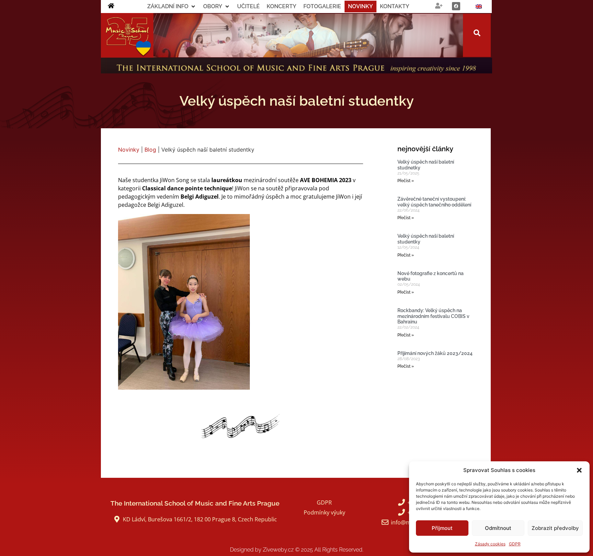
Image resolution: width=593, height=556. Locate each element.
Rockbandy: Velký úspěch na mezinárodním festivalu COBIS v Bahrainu (433, 316)
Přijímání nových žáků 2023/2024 (435, 353)
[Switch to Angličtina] (479, 6)
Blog (150, 149)
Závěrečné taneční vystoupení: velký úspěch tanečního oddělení (434, 202)
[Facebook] (456, 6)
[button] (579, 470)
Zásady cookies (490, 543)
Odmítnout (498, 528)
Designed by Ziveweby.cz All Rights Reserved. (296, 549)
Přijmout (442, 528)
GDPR (515, 543)
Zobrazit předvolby (555, 528)
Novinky (128, 149)
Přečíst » (405, 180)
